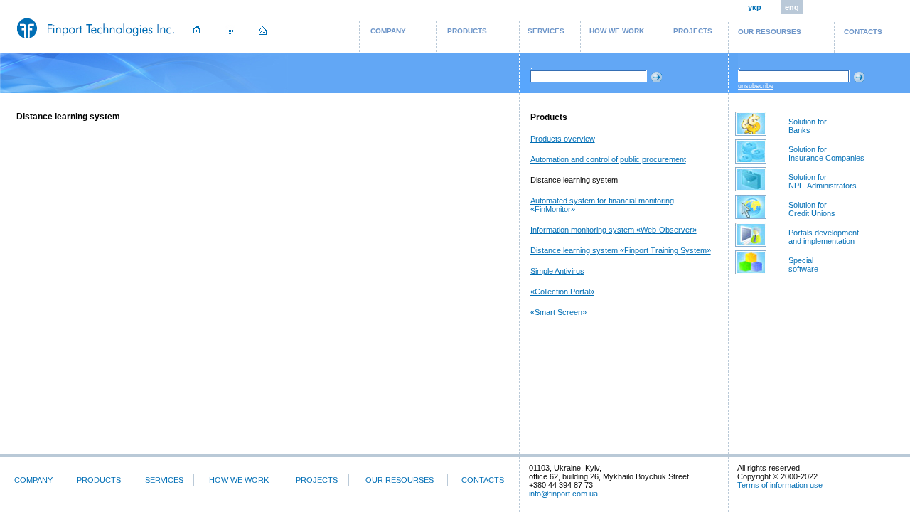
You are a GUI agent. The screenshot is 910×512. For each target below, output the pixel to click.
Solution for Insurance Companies (826, 153)
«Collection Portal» (562, 291)
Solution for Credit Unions (811, 209)
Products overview (562, 138)
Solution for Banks (807, 125)
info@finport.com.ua (563, 493)
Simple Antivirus (557, 271)
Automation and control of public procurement (608, 159)
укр (754, 7)
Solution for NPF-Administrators (822, 181)
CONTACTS (863, 32)
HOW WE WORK (616, 31)
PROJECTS (692, 31)
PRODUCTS (467, 31)
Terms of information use (780, 485)
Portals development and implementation (823, 236)
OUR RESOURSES (769, 32)
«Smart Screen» (558, 312)
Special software (803, 264)
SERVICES (546, 31)
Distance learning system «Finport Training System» (620, 250)
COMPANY (388, 31)
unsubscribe (756, 86)
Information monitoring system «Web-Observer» (613, 229)
